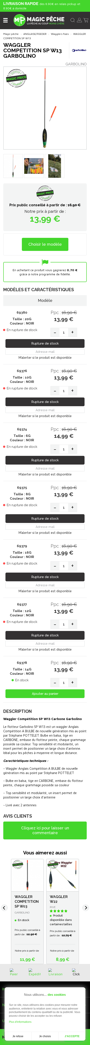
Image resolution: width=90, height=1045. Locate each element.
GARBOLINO (76, 64)
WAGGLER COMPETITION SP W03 (27, 901)
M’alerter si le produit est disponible (45, 357)
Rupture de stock (45, 343)
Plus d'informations (20, 1021)
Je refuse (17, 1036)
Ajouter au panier (45, 694)
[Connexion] (79, 20)
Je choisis (45, 1036)
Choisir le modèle (45, 244)
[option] (27, 911)
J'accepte (72, 1036)
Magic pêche (11, 34)
